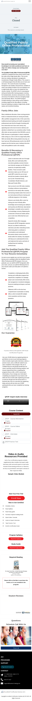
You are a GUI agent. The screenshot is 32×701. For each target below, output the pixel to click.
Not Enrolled (16, 10)
